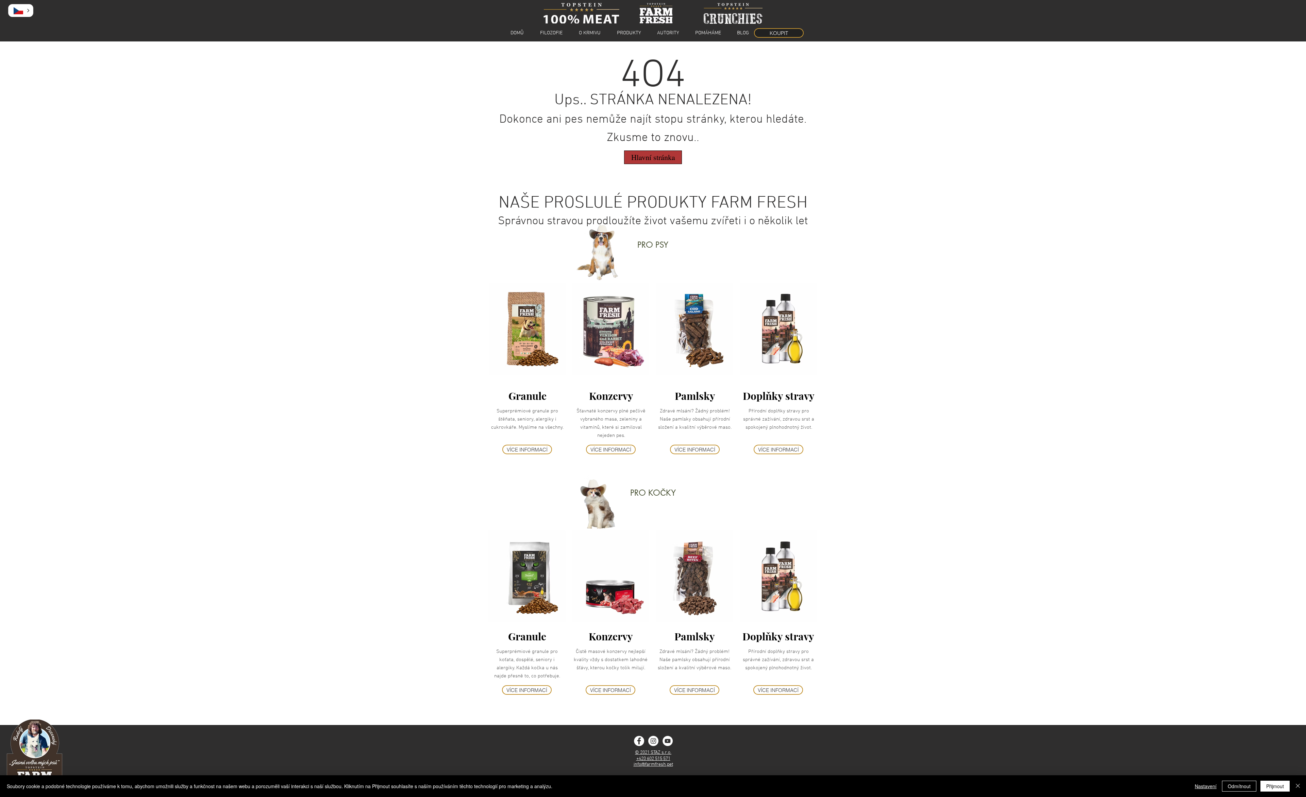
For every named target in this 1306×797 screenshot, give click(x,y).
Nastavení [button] (1206, 786)
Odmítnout (1239, 786)
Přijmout (1275, 786)
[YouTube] (668, 741)
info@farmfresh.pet (653, 764)
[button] (21, 10)
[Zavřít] (1298, 786)
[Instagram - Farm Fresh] (653, 741)
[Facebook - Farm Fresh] (639, 741)
